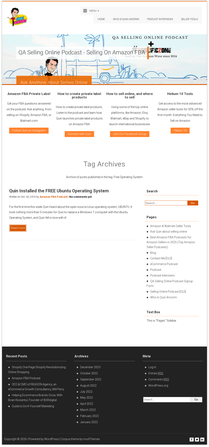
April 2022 (86, 403)
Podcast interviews (160, 19)
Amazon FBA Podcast (53, 196)
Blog (153, 252)
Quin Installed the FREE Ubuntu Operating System (59, 190)
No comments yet (80, 196)
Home (101, 19)
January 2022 (89, 422)
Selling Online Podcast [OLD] (168, 291)
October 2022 (89, 373)
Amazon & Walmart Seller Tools (170, 226)
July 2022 (86, 391)
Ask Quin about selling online (168, 231)
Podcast (155, 269)
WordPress (51, 439)
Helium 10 (180, 130)
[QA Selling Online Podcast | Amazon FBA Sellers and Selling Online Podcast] (17, 17)
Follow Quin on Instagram (29, 130)
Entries (155, 373)
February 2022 (89, 416)
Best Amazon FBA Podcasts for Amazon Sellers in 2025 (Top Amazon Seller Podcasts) (171, 242)
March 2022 (88, 409)
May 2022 (86, 397)
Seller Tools (189, 19)
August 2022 (88, 385)
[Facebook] (192, 439)
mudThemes (91, 439)
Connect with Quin (79, 134)
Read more (18, 228)
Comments (158, 379)
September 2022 (90, 379)
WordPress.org (158, 385)
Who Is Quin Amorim (126, 19)
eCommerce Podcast (164, 264)
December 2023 (90, 367)
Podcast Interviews (162, 275)
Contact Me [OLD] (161, 258)
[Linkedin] (202, 439)
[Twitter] (197, 439)
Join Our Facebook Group (129, 134)
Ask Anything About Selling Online (54, 82)
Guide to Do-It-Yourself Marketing (33, 406)
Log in (152, 367)
